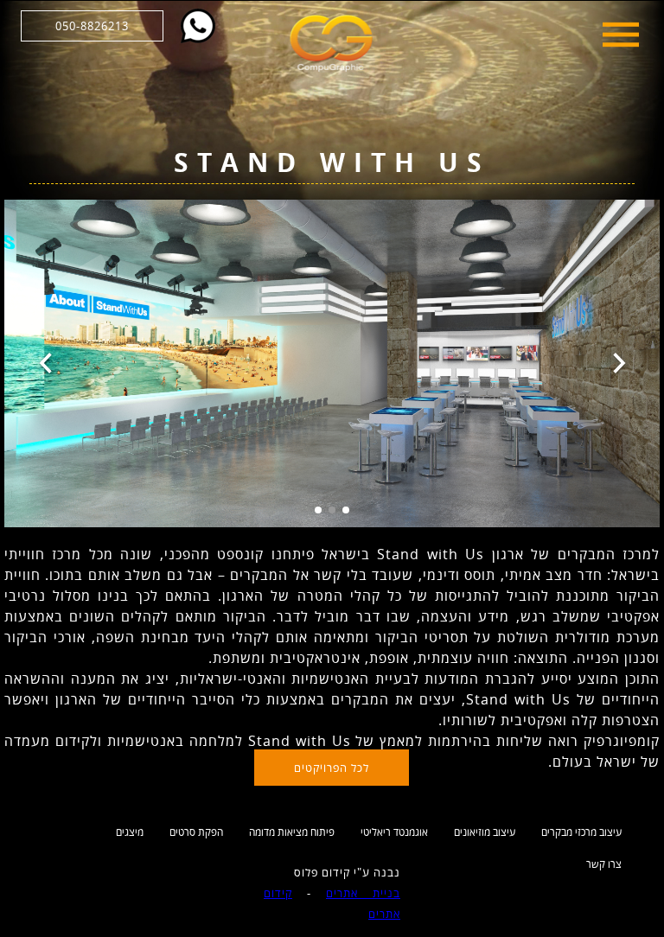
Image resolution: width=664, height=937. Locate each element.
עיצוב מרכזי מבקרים (581, 832)
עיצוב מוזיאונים (484, 832)
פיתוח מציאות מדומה (292, 832)
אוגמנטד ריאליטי (394, 832)
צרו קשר (604, 864)
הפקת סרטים (196, 832)
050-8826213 (92, 26)
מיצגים (130, 832)
